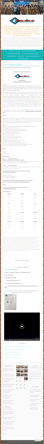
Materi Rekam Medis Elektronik (15, 242)
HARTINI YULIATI (5, 368)
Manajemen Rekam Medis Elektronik (29, 239)
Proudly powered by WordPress (15, 442)
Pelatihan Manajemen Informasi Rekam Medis (12, 65)
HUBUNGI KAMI (21, 56)
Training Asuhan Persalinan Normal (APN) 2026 (12, 354)
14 (37, 373)
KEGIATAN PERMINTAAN (11, 56)
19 (33, 376)
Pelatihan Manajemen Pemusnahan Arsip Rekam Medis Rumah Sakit (8, 413)
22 (38, 376)
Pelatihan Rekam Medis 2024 (11, 246)
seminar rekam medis (31, 249)
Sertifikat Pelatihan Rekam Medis (24, 250)
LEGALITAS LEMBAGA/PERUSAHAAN (28, 50)
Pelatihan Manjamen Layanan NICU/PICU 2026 (12, 352)
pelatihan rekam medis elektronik (22, 246)
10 (30, 373)
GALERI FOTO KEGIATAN (23, 58)
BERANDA (11, 50)
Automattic (33, 442)
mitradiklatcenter (6, 378)
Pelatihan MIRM (24, 65)
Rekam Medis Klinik (6, 249)
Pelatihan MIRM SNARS (11, 245)
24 (30, 378)
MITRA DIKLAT (25, 110)
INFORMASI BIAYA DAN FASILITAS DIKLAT (30, 53)
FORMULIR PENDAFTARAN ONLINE (32, 56)
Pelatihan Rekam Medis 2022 (29, 245)
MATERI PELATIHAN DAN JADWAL (14, 53)
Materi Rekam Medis (34, 241)
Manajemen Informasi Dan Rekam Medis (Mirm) (17, 238)
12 (33, 373)
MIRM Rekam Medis (27, 242)
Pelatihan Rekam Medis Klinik (34, 246)
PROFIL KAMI (17, 50)
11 (32, 373)
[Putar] (5, 339)
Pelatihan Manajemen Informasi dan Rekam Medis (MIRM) (17, 67)
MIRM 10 (22, 242)
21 (37, 376)
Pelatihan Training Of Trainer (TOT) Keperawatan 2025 (8, 380)
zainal (4, 374)
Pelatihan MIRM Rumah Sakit (34, 65)
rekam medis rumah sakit (22, 249)
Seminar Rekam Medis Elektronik (12, 250)
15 (38, 373)
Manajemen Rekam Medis (7, 239)
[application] (22, 327)
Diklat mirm (17, 237)
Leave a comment (6, 252)
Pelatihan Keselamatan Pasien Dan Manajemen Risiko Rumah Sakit (8, 402)
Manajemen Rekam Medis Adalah (17, 239)
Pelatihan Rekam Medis (20, 245)
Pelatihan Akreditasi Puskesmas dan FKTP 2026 (8, 370)
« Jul (30, 383)
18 (32, 376)
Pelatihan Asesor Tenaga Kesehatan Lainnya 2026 (12, 357)
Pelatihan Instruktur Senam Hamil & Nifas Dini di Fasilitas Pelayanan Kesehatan (17, 346)
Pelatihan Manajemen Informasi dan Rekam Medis (13, 64)
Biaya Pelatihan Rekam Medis (10, 237)
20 (35, 376)
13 (35, 373)
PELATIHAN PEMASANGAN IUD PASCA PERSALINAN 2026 (13, 349)
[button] (22, 326)
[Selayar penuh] (38, 339)
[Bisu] (36, 339)
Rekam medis (5, 103)
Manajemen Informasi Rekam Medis (31, 238)
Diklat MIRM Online (23, 237)
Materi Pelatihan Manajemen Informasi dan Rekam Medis (21, 241)
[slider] (21, 339)
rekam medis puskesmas (14, 249)
